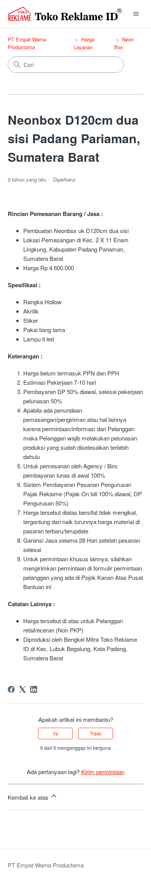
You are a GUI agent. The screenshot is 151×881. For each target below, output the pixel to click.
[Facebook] (11, 689)
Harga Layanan (84, 43)
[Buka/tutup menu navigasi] (135, 14)
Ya (55, 733)
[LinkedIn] (33, 689)
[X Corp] (22, 689)
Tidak (95, 733)
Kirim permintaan (102, 772)
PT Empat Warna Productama (27, 43)
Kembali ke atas (29, 797)
